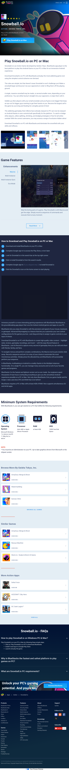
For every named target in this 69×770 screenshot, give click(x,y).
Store (2, 714)
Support (57, 703)
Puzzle (2, 741)
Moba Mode (23, 710)
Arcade (3, 739)
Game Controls (24, 705)
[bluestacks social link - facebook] (64, 714)
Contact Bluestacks (42, 710)
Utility (21, 737)
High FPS (22, 733)
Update (57, 705)
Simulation (4, 747)
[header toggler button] (67, 2)
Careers (39, 712)
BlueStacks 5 (4, 710)
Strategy (3, 751)
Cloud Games (4, 732)
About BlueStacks (42, 705)
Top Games (4, 730)
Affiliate (39, 707)
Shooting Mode (24, 707)
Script (21, 731)
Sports (2, 749)
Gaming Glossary (42, 730)
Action (4, 29)
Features (23, 703)
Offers (2, 716)
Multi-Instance (24, 712)
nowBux (3, 718)
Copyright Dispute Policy (17, 763)
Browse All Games (34, 509)
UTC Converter (24, 740)
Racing (3, 743)
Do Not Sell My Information (35, 763)
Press (38, 714)
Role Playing (4, 745)
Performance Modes (25, 727)
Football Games (5, 754)
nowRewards (4, 722)
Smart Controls (24, 722)
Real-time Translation (26, 720)
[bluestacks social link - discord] (56, 714)
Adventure (3, 736)
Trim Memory (23, 729)
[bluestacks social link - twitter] (56, 718)
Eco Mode (22, 718)
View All (34, 617)
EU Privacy (25, 763)
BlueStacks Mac (5, 707)
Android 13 (4, 720)
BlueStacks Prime (5, 705)
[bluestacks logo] (7, 2)
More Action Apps (10, 575)
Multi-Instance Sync (25, 714)
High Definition (24, 735)
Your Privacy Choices (36, 769)
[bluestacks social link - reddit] (60, 714)
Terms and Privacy (5, 763)
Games (3, 728)
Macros (22, 716)
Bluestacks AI (4, 712)
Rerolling (22, 725)
